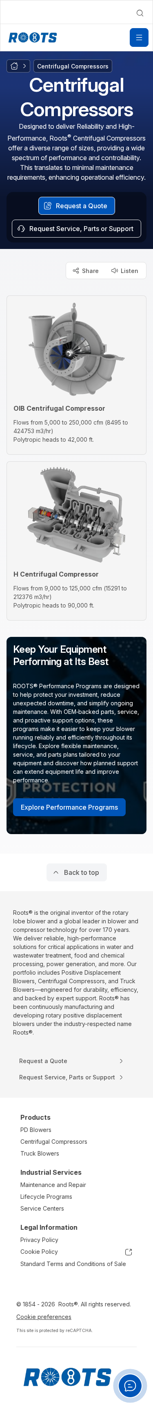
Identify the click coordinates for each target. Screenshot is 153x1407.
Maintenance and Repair (53, 1184)
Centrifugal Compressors (53, 1141)
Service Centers (42, 1208)
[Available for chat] (130, 1385)
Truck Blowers (39, 1153)
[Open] (139, 37)
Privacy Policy (39, 1239)
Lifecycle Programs (46, 1196)
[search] (140, 13)
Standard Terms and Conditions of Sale (73, 1263)
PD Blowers (35, 1129)
